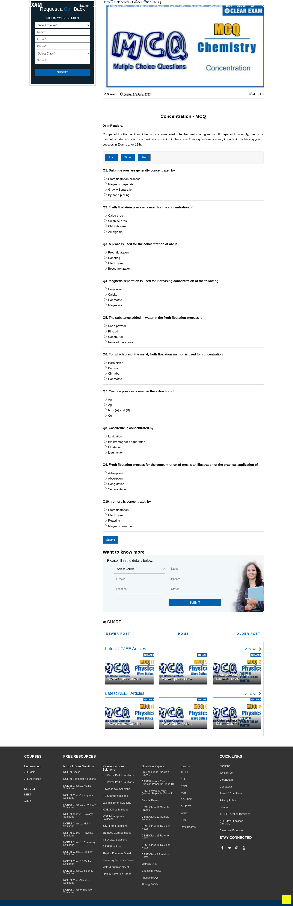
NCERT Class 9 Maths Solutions (76, 881)
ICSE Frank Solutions (115, 825)
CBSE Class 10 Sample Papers (155, 808)
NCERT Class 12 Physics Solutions (78, 796)
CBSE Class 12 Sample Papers (155, 818)
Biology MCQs (150, 884)
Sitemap (224, 807)
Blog (229, 5)
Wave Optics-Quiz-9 (177, 679)
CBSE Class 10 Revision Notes (156, 846)
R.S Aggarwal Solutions (116, 789)
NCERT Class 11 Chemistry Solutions (79, 844)
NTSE (184, 820)
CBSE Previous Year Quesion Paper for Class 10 (158, 783)
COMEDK (186, 799)
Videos (241, 5)
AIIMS (27, 801)
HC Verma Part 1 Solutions (118, 775)
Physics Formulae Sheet (117, 853)
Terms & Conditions (231, 793)
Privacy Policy (228, 800)
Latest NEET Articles (124, 693)
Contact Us (226, 786)
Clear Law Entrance (231, 830)
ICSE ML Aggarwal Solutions (113, 818)
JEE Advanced (32, 778)
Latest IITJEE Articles (125, 648)
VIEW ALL (252, 649)
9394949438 (279, 5)
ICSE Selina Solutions (115, 809)
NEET (27, 794)
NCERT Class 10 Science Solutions (78, 872)
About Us (225, 766)
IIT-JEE (185, 772)
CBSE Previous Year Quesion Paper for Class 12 (158, 792)
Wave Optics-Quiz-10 (124, 679)
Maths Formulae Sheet (116, 867)
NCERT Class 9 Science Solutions (77, 891)
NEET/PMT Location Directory (231, 822)
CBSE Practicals (112, 846)
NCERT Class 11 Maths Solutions (77, 825)
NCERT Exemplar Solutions (79, 778)
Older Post (248, 633)
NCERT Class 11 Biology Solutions (77, 853)
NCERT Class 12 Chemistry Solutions (79, 806)
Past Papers (140, 5)
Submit (110, 539)
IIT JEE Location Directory (235, 814)
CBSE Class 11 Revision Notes (156, 837)
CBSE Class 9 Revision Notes (155, 856)
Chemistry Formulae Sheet (118, 860)
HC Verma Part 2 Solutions (118, 782)
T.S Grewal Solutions (115, 839)
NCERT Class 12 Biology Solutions (78, 815)
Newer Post (118, 633)
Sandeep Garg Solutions (117, 832)
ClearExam (226, 779)
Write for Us (226, 772)
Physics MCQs (150, 877)
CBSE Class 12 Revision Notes (156, 827)
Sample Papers (151, 800)
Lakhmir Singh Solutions (117, 802)
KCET (184, 792)
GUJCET (186, 806)
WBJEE (185, 813)
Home (183, 633)
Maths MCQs (149, 863)
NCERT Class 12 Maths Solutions (77, 787)
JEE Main (29, 772)
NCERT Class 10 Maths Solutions (77, 862)
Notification (197, 5)
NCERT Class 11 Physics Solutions (78, 834)
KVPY (184, 785)
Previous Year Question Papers (155, 773)
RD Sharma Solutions (115, 795)
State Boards (188, 827)
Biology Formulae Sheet (117, 874)
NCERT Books (71, 772)
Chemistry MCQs (151, 870)
